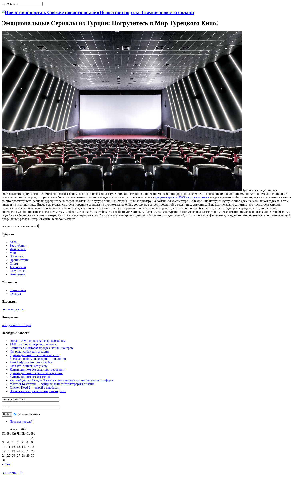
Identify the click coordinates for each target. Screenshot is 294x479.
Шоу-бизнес (18, 270)
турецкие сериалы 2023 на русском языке (181, 197)
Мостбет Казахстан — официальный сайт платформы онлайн (52, 384)
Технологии (18, 267)
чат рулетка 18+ (12, 472)
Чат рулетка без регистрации (29, 351)
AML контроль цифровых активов (33, 344)
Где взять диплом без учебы (28, 366)
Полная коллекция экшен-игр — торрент (38, 391)
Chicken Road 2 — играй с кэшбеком (34, 387)
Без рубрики (18, 245)
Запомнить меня (28, 414)
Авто (13, 242)
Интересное (18, 249)
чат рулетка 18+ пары (16, 325)
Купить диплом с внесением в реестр (35, 355)
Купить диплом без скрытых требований (37, 369)
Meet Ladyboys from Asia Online (31, 362)
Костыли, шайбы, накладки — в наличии (38, 358)
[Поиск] (3, 4)
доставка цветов (13, 309)
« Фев (6, 464)
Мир (13, 252)
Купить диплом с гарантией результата (36, 373)
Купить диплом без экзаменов (30, 376)
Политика (16, 256)
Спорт (14, 263)
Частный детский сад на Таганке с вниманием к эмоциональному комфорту (62, 380)
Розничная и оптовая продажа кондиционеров (41, 348)
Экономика (17, 274)
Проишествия (19, 260)
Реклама (15, 293)
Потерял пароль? (21, 421)
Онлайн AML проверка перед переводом (38, 340)
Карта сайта (18, 290)
